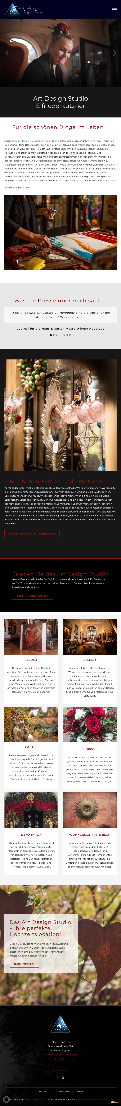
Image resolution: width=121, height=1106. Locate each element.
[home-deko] (31, 793)
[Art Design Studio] (60, 360)
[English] (113, 1101)
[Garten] (31, 707)
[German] (117, 1101)
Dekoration (31, 834)
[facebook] (58, 1077)
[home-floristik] (90, 707)
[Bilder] (31, 620)
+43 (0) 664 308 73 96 (60, 1059)
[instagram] (63, 1077)
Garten (31, 747)
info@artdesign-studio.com (60, 1054)
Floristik (90, 749)
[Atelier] (90, 620)
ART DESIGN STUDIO (36, 1099)
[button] (51, 335)
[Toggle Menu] (114, 9)
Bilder (31, 660)
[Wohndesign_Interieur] (90, 793)
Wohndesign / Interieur (89, 834)
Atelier (89, 660)
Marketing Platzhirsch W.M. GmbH (96, 1099)
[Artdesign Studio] (60, 196)
